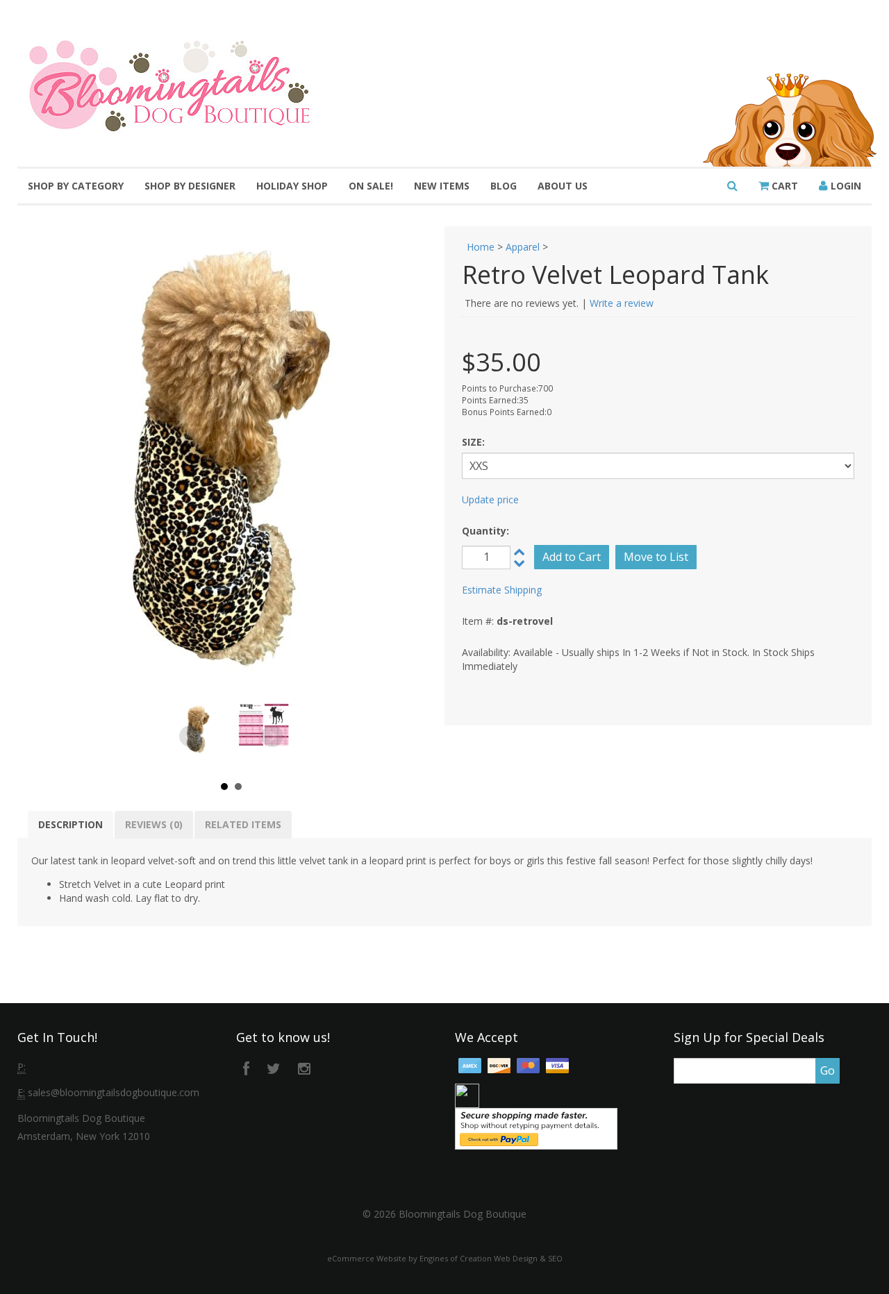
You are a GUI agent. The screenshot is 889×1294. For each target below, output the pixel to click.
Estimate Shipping (502, 589)
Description (70, 824)
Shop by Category (76, 185)
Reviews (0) (154, 824)
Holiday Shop (292, 185)
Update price (490, 499)
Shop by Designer (189, 185)
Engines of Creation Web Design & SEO (491, 1258)
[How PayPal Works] (536, 1127)
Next (272, 736)
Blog (503, 185)
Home (481, 246)
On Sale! (371, 185)
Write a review (622, 303)
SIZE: (473, 441)
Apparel (523, 246)
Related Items (243, 824)
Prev (190, 736)
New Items (442, 185)
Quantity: (485, 530)
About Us (563, 185)
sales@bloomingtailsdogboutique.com (113, 1092)
